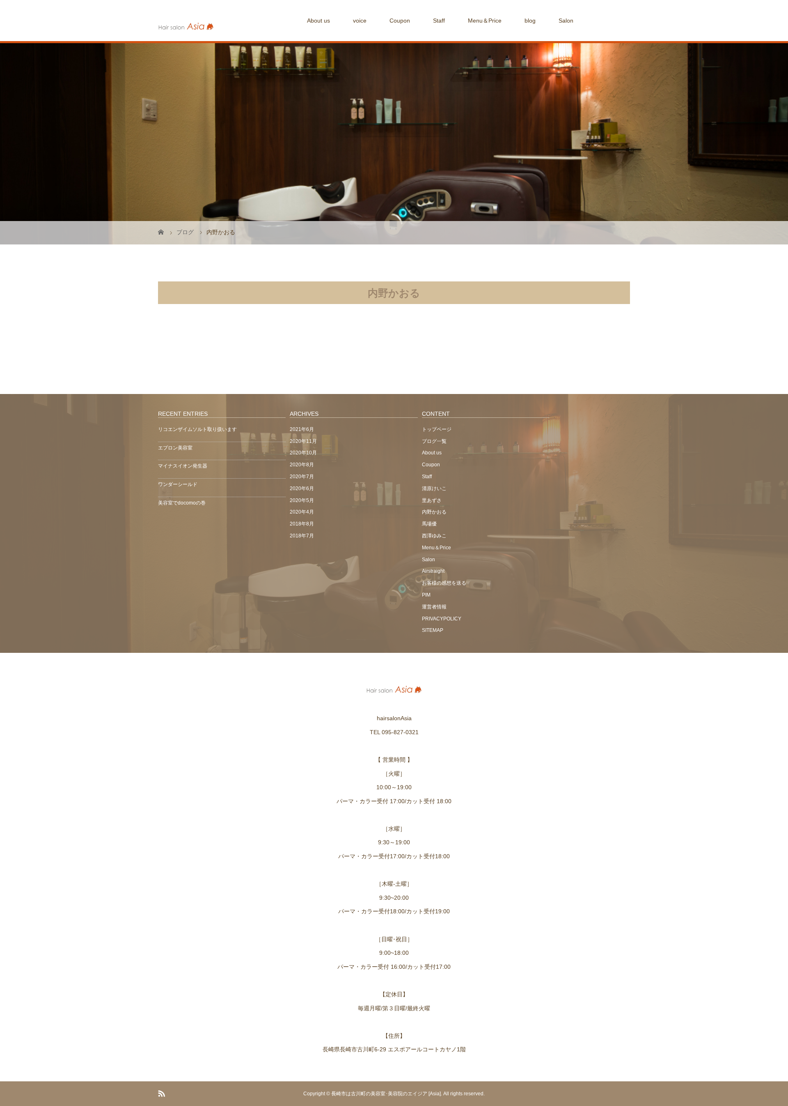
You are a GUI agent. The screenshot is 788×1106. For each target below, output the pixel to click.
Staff (439, 20)
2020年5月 (302, 500)
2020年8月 (302, 465)
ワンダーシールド (177, 484)
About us (318, 20)
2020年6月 (302, 488)
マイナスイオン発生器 (182, 466)
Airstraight (433, 571)
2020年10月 (303, 453)
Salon (566, 20)
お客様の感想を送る (444, 583)
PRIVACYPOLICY (441, 619)
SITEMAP (432, 630)
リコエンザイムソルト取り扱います (197, 429)
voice (360, 20)
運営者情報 (434, 607)
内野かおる (434, 512)
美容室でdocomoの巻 (182, 503)
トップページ (436, 429)
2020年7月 (302, 476)
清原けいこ (434, 488)
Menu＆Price (485, 20)
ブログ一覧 (434, 441)
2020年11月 (303, 441)
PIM (426, 595)
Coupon (399, 20)
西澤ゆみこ (434, 536)
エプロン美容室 (175, 448)
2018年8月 (302, 524)
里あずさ (432, 500)
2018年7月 (302, 536)
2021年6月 (302, 429)
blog (530, 20)
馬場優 (429, 524)
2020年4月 (302, 512)
